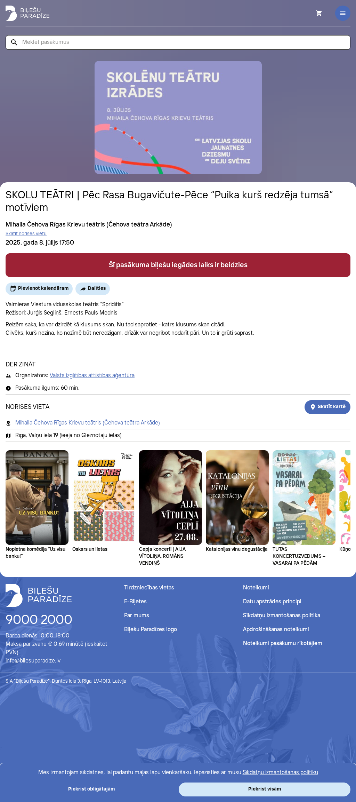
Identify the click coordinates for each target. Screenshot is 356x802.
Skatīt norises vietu (26, 233)
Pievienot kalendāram (43, 288)
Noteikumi (256, 587)
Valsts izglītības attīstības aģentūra (92, 375)
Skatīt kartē (332, 406)
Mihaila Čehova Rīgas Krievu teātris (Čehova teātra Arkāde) (87, 423)
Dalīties (97, 288)
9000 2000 (39, 620)
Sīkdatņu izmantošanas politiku (280, 772)
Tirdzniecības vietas (149, 587)
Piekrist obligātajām (91, 789)
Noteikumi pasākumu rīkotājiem (282, 643)
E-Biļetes (135, 601)
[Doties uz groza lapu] (310, 13)
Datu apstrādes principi (272, 601)
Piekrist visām (264, 789)
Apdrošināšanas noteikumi (276, 629)
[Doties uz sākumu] (39, 595)
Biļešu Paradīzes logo (150, 629)
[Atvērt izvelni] (342, 13)
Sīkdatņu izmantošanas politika (281, 615)
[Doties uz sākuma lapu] (27, 13)
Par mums (136, 615)
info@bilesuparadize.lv (33, 661)
